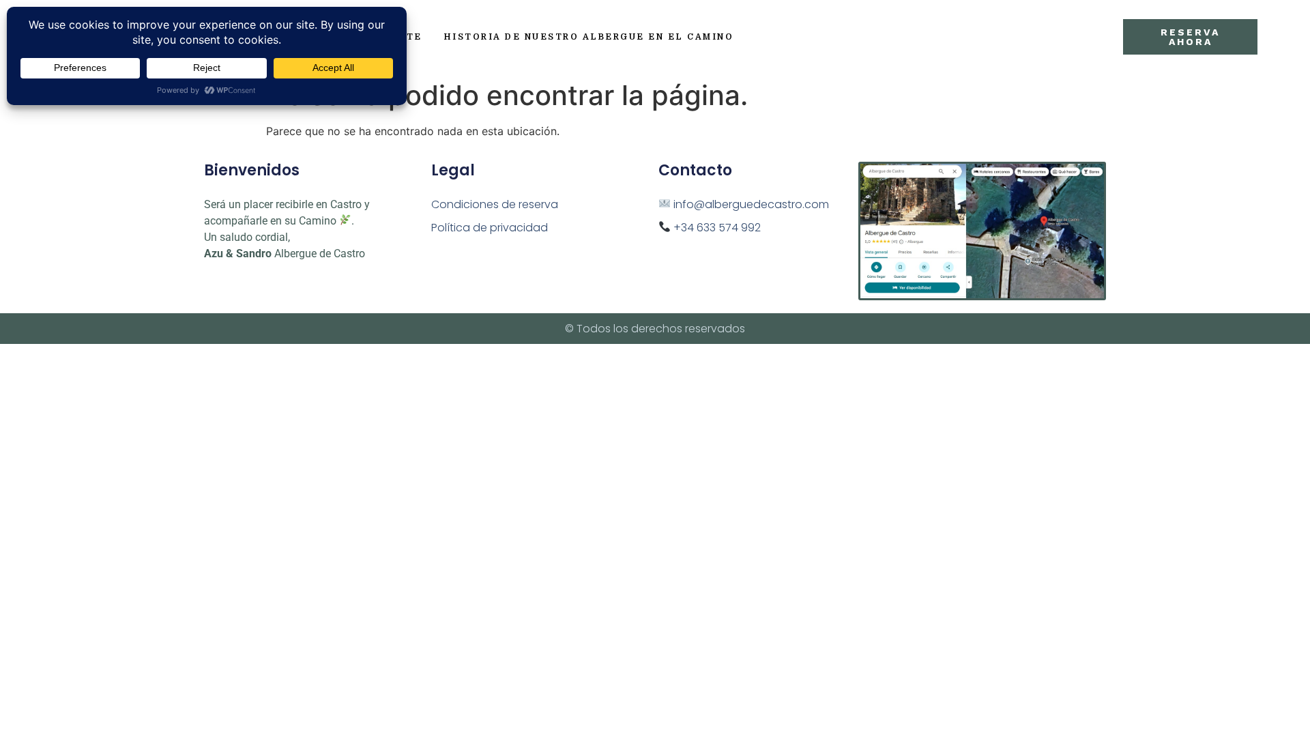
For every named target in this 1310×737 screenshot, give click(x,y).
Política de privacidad (489, 227)
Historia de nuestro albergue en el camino (589, 37)
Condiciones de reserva (494, 204)
